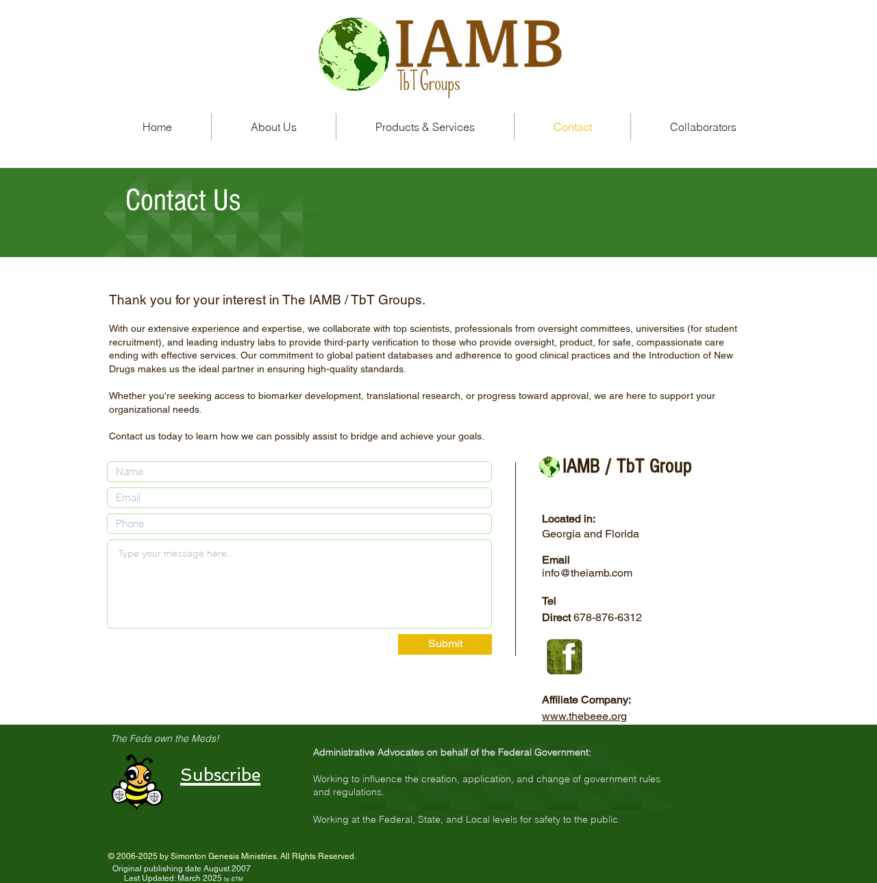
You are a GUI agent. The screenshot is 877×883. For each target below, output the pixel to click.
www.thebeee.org (584, 716)
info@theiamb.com (587, 572)
